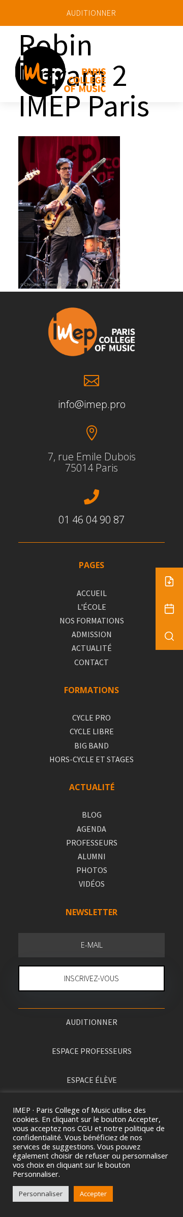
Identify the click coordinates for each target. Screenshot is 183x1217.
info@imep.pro (92, 404)
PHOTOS (91, 870)
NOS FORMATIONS (91, 620)
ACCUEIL (92, 593)
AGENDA (91, 829)
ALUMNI (92, 856)
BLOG (92, 814)
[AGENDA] (169, 608)
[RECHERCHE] (169, 636)
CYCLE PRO (91, 717)
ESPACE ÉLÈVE (92, 1080)
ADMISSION (92, 634)
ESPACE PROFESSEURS (92, 1051)
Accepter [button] (93, 1193)
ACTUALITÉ (92, 648)
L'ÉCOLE (91, 607)
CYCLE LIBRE (92, 731)
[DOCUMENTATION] (169, 581)
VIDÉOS (92, 884)
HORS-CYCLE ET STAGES (91, 759)
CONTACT (91, 662)
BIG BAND (91, 745)
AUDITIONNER (91, 13)
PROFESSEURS (91, 842)
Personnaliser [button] (41, 1193)
